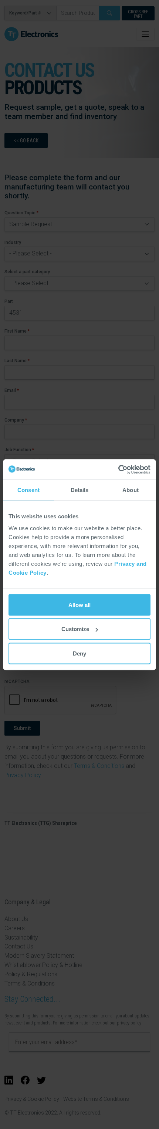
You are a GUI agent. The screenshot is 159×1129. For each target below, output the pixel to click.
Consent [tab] (28, 490)
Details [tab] (80, 490)
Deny (79, 653)
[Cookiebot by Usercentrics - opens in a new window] (118, 469)
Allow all (79, 604)
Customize (75, 629)
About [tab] (130, 490)
